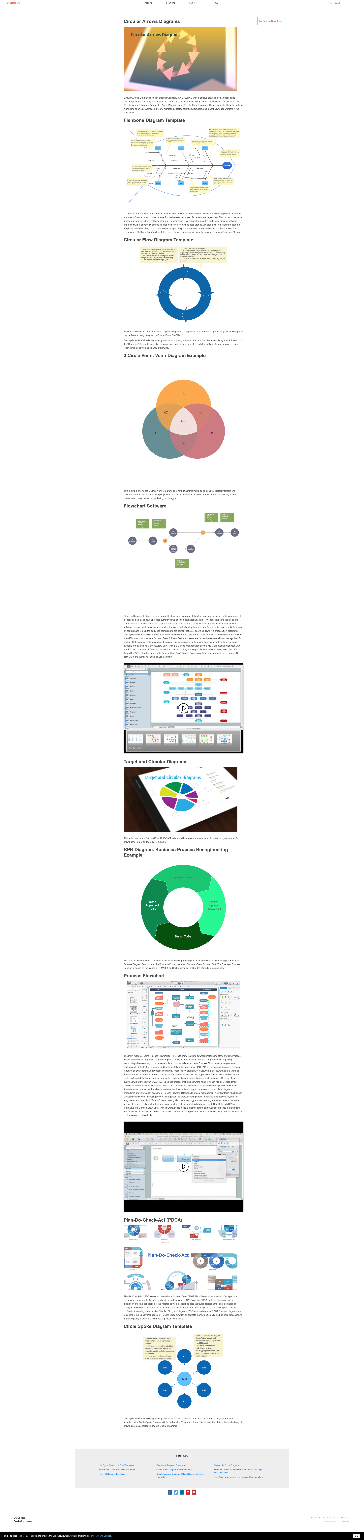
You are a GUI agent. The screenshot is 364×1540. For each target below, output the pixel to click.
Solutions (170, 2)
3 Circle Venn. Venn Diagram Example (165, 355)
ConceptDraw (13, 2)
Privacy (342, 1517)
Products (148, 2)
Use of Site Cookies (102, 1535)
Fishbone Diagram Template (154, 120)
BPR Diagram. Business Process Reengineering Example (176, 852)
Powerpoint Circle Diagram (226, 1465)
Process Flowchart (144, 975)
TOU (348, 1517)
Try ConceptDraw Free (270, 21)
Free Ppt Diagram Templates (112, 1473)
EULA (334, 1517)
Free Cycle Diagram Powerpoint (171, 1465)
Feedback (326, 1517)
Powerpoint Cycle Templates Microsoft (117, 1469)
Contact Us (315, 1517)
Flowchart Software (145, 505)
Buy (216, 2)
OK (356, 1536)
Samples (193, 2)
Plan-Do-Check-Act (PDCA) (153, 1219)
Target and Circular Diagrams (156, 761)
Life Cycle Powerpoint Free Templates (116, 1465)
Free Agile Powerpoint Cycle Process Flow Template (238, 1476)
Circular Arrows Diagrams (152, 21)
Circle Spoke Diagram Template (158, 1326)
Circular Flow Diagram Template (158, 239)
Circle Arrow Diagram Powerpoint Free (174, 1469)
